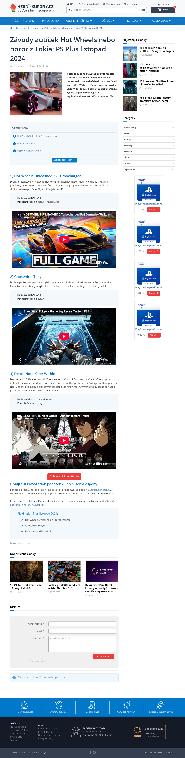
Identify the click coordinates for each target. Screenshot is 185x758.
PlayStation (24, 544)
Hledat (141, 10)
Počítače (106, 21)
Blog (126, 4)
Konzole (133, 21)
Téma (149, 157)
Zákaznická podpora (94, 728)
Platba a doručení (18, 727)
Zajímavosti (149, 169)
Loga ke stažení (45, 732)
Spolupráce (15, 740)
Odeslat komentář (103, 657)
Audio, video (160, 21)
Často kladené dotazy (19, 730)
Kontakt (135, 4)
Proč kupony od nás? (89, 4)
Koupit (152, 210)
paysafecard (50, 21)
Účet (72, 4)
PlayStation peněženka (148, 204)
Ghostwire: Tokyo (26, 143)
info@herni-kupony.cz (92, 732)
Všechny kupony (23, 21)
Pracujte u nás (44, 739)
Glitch (149, 134)
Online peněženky (77, 21)
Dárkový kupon (112, 4)
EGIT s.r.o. (38, 753)
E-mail (40, 631)
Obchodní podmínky (153, 753)
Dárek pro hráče (17, 734)
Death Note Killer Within (29, 151)
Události (149, 163)
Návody (149, 140)
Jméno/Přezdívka (35, 624)
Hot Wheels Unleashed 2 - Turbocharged (37, 136)
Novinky (149, 145)
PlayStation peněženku (97, 490)
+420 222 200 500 (91, 735)
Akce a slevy (149, 128)
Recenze (149, 152)
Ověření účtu (16, 737)
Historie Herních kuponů (49, 735)
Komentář (38, 638)
